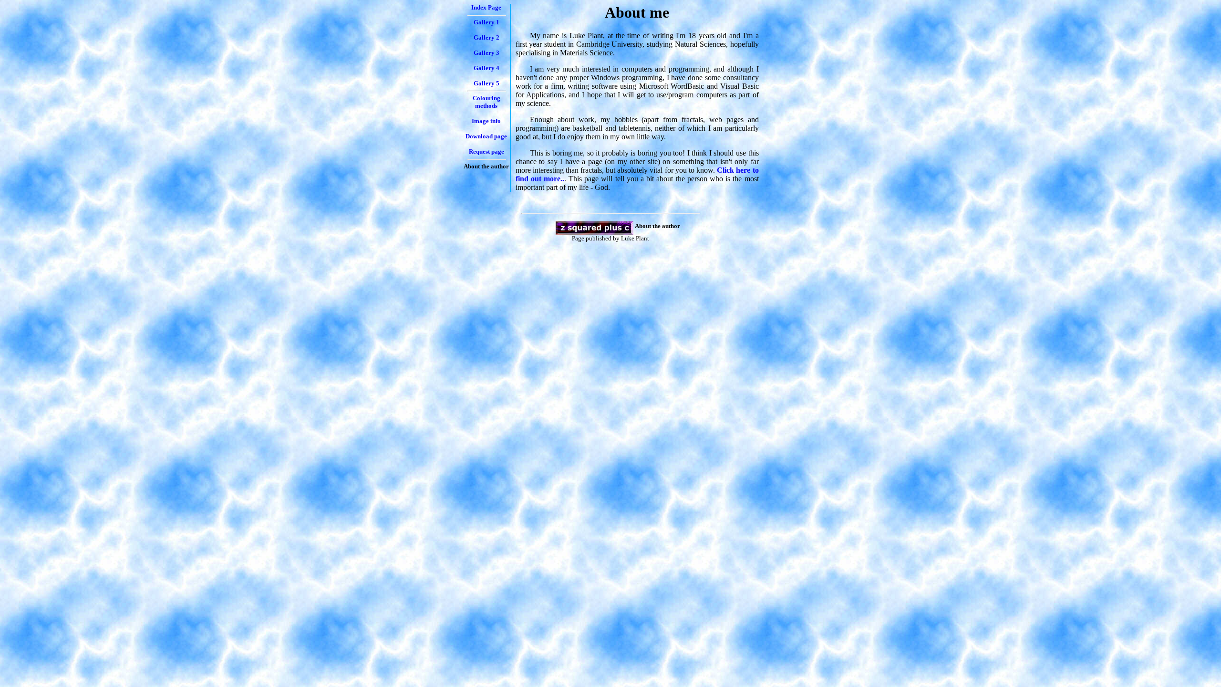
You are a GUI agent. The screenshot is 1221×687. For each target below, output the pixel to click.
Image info (486, 121)
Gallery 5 (486, 83)
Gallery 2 (486, 37)
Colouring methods (486, 101)
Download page (486, 136)
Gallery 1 (486, 22)
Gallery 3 (486, 52)
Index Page (486, 7)
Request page (486, 151)
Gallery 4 (486, 68)
